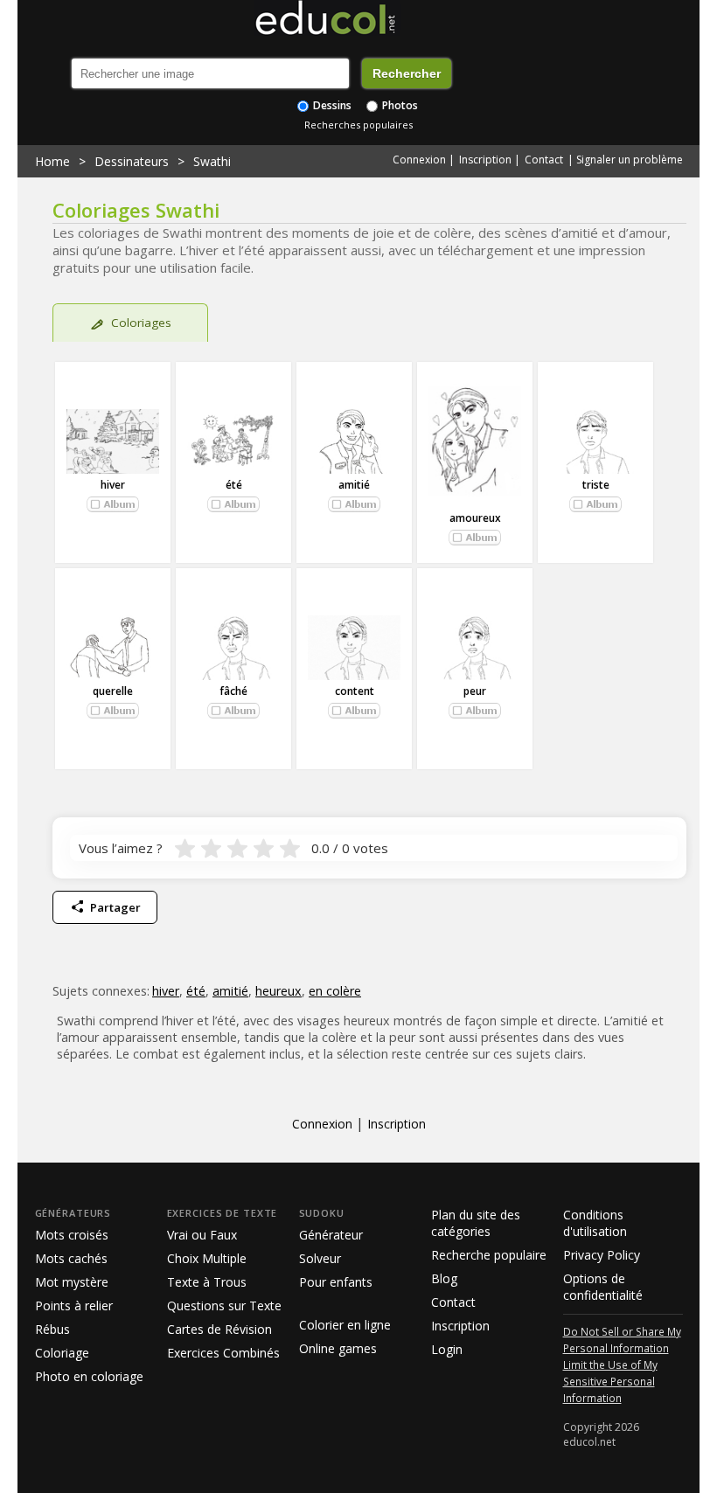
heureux (278, 991)
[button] (113, 504)
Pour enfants (335, 1282)
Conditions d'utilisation (595, 1223)
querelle (113, 691)
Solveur (320, 1258)
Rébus (52, 1329)
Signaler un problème (629, 159)
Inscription (485, 159)
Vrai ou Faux (202, 1234)
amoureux (475, 517)
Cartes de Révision (219, 1329)
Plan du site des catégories (475, 1223)
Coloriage (62, 1352)
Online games (338, 1348)
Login (447, 1349)
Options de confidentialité (603, 1286)
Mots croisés (71, 1234)
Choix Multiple (207, 1258)
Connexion (419, 159)
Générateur (331, 1234)
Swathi (212, 161)
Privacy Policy (601, 1254)
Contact (544, 159)
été (234, 484)
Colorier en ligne (345, 1324)
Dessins (331, 105)
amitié (354, 484)
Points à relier (74, 1305)
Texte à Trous (207, 1282)
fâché (233, 691)
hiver (113, 484)
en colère (335, 991)
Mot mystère (71, 1282)
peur (474, 691)
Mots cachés (71, 1258)
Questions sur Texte (224, 1305)
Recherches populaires (358, 124)
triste (595, 484)
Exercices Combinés (223, 1352)
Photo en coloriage (89, 1376)
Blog (444, 1278)
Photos (398, 105)
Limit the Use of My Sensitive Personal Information (610, 1381)
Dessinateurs (131, 161)
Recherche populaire (488, 1254)
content (354, 691)
